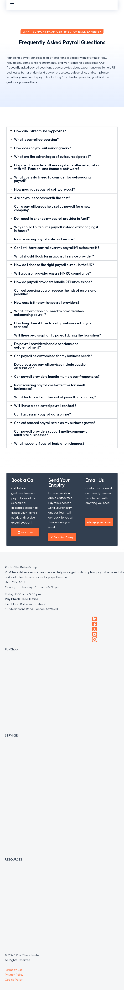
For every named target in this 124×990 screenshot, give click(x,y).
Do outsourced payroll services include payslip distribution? (50, 366)
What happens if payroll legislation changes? (49, 443)
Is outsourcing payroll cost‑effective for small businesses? (49, 386)
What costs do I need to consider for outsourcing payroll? (52, 179)
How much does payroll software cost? (44, 189)
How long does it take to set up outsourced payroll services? (53, 324)
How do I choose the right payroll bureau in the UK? (54, 265)
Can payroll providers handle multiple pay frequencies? (57, 376)
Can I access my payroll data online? (42, 414)
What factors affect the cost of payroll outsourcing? (55, 397)
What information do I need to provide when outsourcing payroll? (49, 312)
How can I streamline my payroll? (40, 131)
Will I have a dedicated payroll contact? (45, 405)
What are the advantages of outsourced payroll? (52, 156)
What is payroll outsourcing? (36, 139)
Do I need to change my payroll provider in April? (52, 218)
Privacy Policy (14, 974)
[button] (99, 522)
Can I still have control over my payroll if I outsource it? (56, 247)
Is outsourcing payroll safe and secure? (44, 239)
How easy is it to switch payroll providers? (46, 302)
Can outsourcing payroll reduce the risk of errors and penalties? (55, 292)
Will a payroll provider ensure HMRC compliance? (52, 273)
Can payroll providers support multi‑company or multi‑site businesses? (51, 433)
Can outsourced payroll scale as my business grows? (54, 423)
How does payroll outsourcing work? (42, 148)
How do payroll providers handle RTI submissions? (53, 282)
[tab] (62, 131)
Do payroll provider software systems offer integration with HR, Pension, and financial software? (57, 166)
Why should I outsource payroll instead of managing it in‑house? (56, 228)
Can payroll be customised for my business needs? (53, 356)
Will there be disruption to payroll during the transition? (57, 335)
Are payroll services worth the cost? (42, 198)
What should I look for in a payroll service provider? (54, 256)
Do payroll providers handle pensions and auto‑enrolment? (46, 345)
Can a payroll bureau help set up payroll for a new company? (52, 208)
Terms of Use (13, 970)
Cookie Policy (14, 979)
